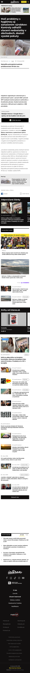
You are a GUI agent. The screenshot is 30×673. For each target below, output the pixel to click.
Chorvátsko (25, 389)
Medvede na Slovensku (26, 379)
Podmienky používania (14, 637)
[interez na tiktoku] (15, 577)
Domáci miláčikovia (25, 464)
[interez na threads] (11, 577)
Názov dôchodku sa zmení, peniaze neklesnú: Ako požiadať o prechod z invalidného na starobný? (15, 547)
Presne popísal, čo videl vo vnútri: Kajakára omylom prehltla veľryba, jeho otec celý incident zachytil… (19, 181)
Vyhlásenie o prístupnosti (15, 659)
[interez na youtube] (23, 577)
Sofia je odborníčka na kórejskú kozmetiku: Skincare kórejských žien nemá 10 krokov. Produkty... (16, 10)
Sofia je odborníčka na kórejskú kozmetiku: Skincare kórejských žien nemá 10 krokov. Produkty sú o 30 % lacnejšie (12, 220)
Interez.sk (6, 621)
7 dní (26, 534)
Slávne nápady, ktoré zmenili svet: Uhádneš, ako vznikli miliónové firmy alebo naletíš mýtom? (15, 253)
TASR (12, 61)
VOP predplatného (14, 646)
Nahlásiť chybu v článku (7, 190)
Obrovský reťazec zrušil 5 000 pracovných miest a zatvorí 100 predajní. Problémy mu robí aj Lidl (15, 540)
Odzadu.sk (21, 624)
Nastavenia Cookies (15, 603)
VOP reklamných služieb (14, 643)
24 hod (22, 534)
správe (24, 130)
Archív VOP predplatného (15, 650)
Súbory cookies (15, 600)
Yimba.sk (6, 627)
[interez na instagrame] (19, 577)
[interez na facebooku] (7, 577)
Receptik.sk (6, 624)
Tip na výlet (25, 296)
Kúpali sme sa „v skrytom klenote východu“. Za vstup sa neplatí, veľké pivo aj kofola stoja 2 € (15, 560)
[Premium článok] (5, 339)
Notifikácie (15, 606)
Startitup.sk (21, 621)
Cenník (15, 593)
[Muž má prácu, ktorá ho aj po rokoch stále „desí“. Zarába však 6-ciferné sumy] (6, 288)
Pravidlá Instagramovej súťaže (14, 653)
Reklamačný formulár (14, 656)
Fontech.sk (6, 630)
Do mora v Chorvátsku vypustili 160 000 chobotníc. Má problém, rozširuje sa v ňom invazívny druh (14, 554)
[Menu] (2, 2)
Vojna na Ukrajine (24, 474)
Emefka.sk (21, 627)
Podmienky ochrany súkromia (14, 640)
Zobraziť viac (15, 497)
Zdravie (13, 215)
